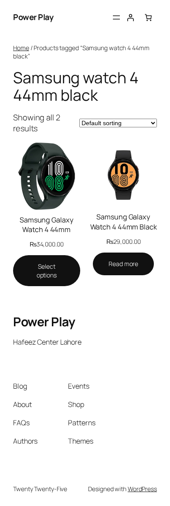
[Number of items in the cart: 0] (148, 17)
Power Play (33, 17)
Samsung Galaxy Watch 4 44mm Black (123, 222)
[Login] (130, 17)
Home (21, 48)
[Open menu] (116, 17)
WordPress (142, 489)
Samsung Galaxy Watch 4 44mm (47, 225)
